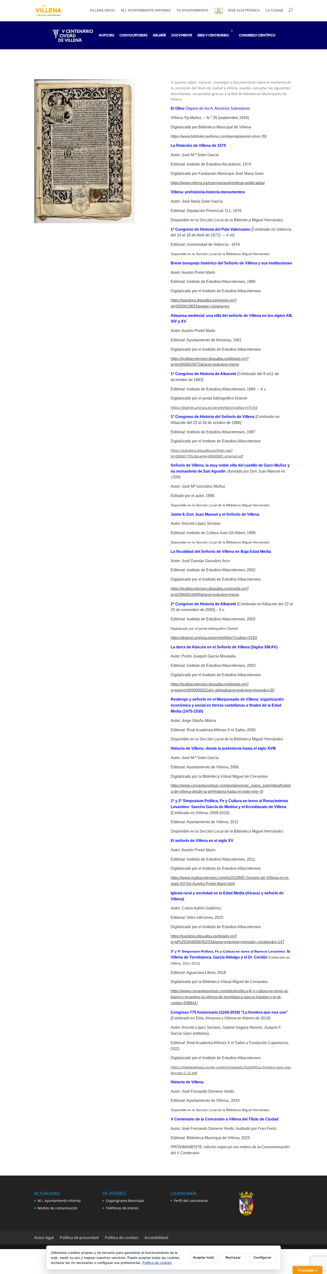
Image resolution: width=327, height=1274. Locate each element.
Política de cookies (121, 1237)
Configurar (262, 1257)
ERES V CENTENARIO (213, 35)
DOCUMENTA (181, 35)
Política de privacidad (79, 1237)
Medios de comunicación (58, 1208)
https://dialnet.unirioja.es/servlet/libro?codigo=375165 (214, 407)
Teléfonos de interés (122, 1208)
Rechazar (233, 1257)
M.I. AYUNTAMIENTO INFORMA (145, 10)
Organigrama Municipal (125, 1200)
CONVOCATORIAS (133, 35)
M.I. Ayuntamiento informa (59, 1200)
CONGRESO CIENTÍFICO (257, 35)
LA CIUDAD (274, 10)
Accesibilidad (156, 1237)
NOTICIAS (106, 35)
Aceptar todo (203, 1257)
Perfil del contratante (191, 1200)
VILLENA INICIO (102, 10)
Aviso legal (44, 1237)
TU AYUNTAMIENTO (192, 10)
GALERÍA (159, 35)
